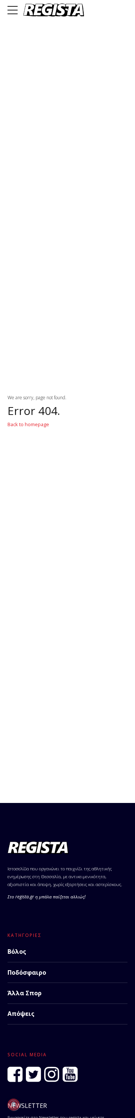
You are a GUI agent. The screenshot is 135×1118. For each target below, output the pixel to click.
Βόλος (17, 951)
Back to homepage (28, 424)
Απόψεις (21, 1013)
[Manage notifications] (14, 1105)
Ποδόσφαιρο (27, 972)
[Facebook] (15, 1074)
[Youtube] (70, 1074)
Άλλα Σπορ (25, 993)
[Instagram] (51, 1074)
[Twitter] (33, 1074)
